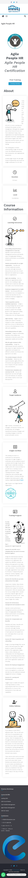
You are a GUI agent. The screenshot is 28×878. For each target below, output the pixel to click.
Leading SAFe (4, 798)
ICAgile (22, 480)
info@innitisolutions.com (9, 819)
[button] (3, 874)
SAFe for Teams (5, 810)
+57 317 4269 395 (6, 822)
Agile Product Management (8, 807)
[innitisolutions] (3, 16)
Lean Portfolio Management (8, 804)
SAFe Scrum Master (6, 801)
